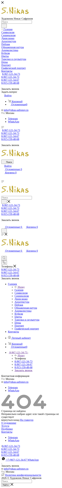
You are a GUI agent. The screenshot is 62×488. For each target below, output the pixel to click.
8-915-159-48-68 (10, 83)
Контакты (6, 431)
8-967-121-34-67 (10, 80)
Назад (21, 287)
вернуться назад (10, 420)
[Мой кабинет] (2, 223)
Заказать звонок (23, 370)
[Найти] (4, 26)
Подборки (7, 428)
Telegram (13, 118)
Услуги (5, 425)
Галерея (19, 290)
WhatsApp (13, 121)
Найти (6, 485)
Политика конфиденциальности (23, 475)
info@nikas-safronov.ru (16, 110)
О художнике (8, 423)
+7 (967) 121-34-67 (22, 459)
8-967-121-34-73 (11, 74)
